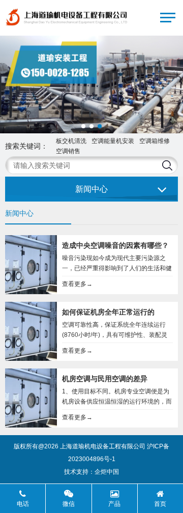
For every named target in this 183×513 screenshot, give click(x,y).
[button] (83, 126)
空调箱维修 (154, 141)
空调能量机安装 (113, 141)
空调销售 (68, 151)
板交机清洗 (71, 141)
